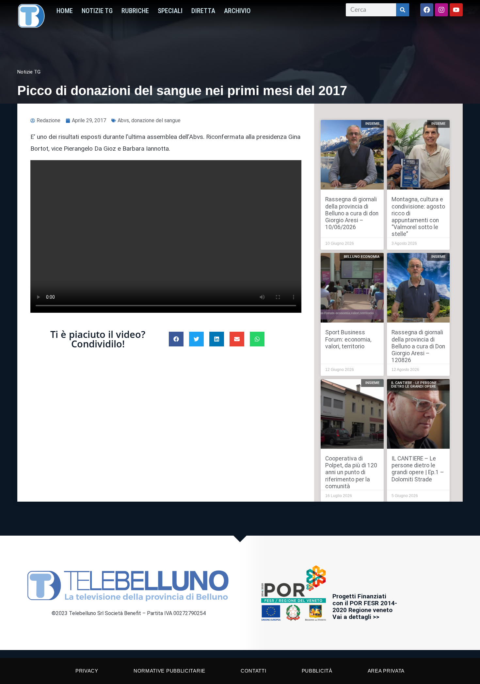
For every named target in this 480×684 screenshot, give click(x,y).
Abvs (123, 120)
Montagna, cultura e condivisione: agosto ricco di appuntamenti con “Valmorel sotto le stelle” (418, 216)
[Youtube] (456, 9)
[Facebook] (426, 9)
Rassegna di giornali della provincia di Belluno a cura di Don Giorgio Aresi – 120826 (418, 346)
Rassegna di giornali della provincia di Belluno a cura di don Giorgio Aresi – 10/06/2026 (351, 213)
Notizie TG (97, 11)
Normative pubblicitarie (169, 671)
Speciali (170, 11)
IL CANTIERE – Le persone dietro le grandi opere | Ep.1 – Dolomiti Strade (418, 468)
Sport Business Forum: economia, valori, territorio (348, 339)
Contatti (253, 671)
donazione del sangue (156, 120)
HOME (64, 11)
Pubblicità (317, 671)
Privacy (86, 671)
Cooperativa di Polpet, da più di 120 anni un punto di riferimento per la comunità (351, 472)
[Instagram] (441, 9)
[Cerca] (402, 9)
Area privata (386, 671)
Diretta (203, 11)
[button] (176, 339)
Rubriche (135, 11)
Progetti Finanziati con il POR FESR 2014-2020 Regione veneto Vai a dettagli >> (364, 606)
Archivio (237, 11)
